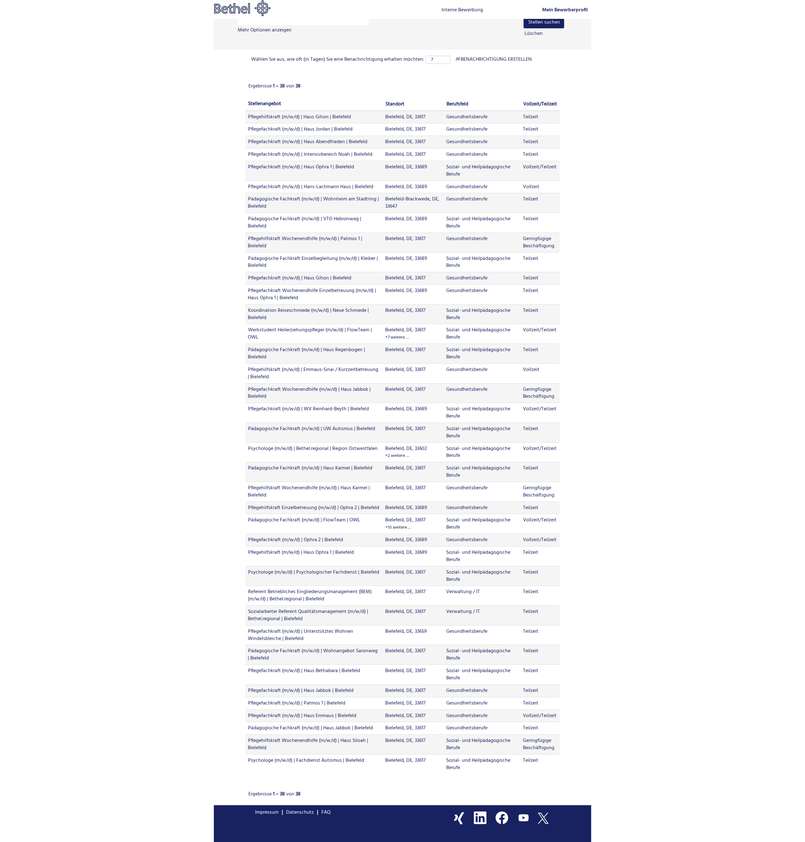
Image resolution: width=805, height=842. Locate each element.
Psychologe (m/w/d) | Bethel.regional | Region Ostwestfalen (313, 449)
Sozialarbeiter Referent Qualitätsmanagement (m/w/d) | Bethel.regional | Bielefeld (308, 615)
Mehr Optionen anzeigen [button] (264, 30)
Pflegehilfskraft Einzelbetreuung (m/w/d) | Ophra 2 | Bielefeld (313, 508)
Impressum (267, 812)
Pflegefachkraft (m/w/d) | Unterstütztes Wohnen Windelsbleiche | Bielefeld (300, 635)
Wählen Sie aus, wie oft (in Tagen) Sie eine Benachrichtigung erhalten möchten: (337, 59)
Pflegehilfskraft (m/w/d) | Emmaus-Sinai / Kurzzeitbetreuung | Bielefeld (313, 373)
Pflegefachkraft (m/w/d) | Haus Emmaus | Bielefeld (302, 716)
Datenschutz (300, 812)
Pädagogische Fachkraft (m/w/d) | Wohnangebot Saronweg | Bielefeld (313, 654)
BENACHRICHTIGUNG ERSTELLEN (495, 59)
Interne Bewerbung (462, 10)
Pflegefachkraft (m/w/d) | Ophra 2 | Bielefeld (295, 540)
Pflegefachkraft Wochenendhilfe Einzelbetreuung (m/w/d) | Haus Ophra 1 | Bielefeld (312, 294)
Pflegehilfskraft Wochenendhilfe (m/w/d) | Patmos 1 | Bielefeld (305, 242)
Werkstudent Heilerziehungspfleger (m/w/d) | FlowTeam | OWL (310, 333)
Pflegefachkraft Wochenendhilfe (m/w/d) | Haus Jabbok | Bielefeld (309, 393)
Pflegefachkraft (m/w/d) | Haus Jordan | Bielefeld (300, 129)
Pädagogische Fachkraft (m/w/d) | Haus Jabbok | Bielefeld (310, 728)
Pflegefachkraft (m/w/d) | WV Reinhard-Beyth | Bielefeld (308, 409)
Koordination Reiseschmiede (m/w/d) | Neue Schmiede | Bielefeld (308, 314)
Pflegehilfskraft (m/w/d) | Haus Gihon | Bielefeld (299, 117)
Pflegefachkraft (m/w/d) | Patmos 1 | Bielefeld (296, 703)
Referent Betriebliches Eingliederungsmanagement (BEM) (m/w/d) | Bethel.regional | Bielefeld (310, 595)
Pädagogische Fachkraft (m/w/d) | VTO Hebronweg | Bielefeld (304, 222)
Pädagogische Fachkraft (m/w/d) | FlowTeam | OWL (304, 520)
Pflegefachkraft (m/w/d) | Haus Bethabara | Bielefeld (304, 671)
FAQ (325, 812)
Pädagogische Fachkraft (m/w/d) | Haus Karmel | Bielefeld (310, 468)
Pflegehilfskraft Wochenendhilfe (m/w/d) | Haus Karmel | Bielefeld (309, 491)
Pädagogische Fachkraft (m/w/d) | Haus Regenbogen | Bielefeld (306, 353)
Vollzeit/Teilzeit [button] (540, 104)
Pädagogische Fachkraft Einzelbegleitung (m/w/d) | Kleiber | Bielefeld (313, 262)
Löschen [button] (534, 34)
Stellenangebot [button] (264, 104)
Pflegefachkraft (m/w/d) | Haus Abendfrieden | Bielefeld (307, 142)
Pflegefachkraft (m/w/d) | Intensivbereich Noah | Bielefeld (310, 154)
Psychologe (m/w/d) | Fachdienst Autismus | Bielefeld (306, 760)
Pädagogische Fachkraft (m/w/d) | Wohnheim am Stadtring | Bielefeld (313, 202)
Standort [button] (395, 104)
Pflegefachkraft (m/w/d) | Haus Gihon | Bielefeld (299, 278)
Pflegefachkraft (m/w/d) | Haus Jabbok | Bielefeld (300, 691)
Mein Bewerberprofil (565, 10)
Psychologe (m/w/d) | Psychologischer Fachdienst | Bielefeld (313, 572)
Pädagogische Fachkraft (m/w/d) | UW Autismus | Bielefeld (311, 429)
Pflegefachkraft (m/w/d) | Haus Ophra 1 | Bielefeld (301, 167)
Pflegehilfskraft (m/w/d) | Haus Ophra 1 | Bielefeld (301, 552)
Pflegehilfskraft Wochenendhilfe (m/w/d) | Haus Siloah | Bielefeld (308, 744)
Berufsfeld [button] (457, 104)
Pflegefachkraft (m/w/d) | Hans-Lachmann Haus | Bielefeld (310, 187)
